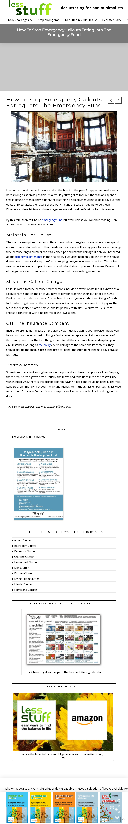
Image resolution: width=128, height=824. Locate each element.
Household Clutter (25, 562)
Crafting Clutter (24, 557)
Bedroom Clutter (24, 551)
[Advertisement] (64, 67)
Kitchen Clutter (23, 573)
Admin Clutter (23, 540)
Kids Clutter (21, 568)
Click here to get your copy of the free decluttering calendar (64, 672)
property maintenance (28, 257)
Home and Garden (25, 590)
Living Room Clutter (26, 579)
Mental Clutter (23, 584)
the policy (45, 345)
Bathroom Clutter (25, 546)
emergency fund (52, 220)
